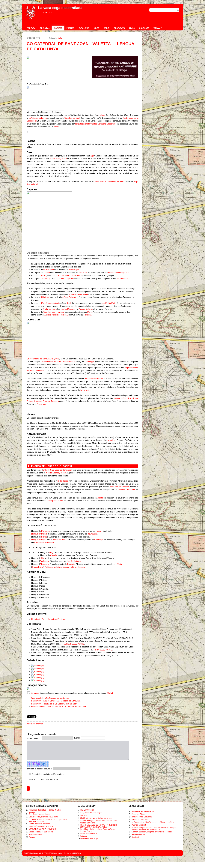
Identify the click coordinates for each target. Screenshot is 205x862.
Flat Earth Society (87, 810)
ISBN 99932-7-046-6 (103, 650)
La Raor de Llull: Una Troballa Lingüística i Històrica (152, 822)
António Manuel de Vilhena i (56, 315)
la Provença (48, 270)
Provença (45, 531)
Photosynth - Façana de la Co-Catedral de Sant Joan (54, 704)
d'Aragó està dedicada (50, 303)
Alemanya (44, 564)
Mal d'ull (83, 815)
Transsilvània (37, 567)
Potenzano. (41, 404)
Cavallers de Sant (72, 118)
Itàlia (42, 558)
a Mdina (111, 440)
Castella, (47, 312)
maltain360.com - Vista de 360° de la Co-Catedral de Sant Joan (58, 707)
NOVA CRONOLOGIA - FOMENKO (42, 829)
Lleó (53, 312)
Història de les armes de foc (142, 811)
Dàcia (119, 564)
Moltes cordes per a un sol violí (41, 832)
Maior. (90, 312)
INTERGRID (48, 853)
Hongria (81, 567)
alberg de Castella (55, 501)
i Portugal (60, 312)
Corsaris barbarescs (88, 833)
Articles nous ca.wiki (139, 819)
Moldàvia (58, 567)
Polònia (73, 567)
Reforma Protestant (126, 490)
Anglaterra (44, 561)
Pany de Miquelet (138, 825)
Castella (53, 555)
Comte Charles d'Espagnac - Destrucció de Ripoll (151, 832)
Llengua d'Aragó (38, 540)
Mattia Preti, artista (58, 159)
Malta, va (43, 118)
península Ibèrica (60, 540)
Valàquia (49, 567)
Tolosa (98, 531)
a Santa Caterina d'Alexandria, (69, 275)
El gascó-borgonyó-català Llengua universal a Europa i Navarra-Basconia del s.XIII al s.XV (153, 829)
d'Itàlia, (44, 275)
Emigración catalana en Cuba (41, 826)
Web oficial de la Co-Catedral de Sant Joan (50, 698)
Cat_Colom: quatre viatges (39, 814)
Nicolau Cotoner (86, 309)
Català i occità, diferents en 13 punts (43, 817)
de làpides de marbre (94, 378)
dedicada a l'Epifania (65, 278)
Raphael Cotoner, (68, 309)
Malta (60, 38)
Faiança (32, 837)
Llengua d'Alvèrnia (39, 534)
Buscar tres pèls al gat (89, 839)
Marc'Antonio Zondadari (105, 181)
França (47, 273)
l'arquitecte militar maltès (86, 124)
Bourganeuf (92, 534)
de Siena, (121, 181)
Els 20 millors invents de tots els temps (96, 818)
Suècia (66, 567)
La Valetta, (33, 118)
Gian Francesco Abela (78, 294)
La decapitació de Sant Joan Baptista (43, 359)
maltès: (101, 115)
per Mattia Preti (108, 303)
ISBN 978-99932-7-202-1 (73, 644)
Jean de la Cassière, (122, 398)
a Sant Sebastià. (69, 297)
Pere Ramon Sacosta (119, 487)
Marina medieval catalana (39, 824)
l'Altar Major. (85, 390)
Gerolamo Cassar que (107, 124)
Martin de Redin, (50, 309)
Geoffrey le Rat (59, 473)
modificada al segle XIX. (119, 273)
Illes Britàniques (74, 561)
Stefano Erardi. (123, 278)
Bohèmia (71, 564)
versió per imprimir (35, 724)
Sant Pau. (82, 273)
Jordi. (69, 303)
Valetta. (56, 127)
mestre (49, 473)
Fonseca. (88, 315)
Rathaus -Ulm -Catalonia (141, 817)
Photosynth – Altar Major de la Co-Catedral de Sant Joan (55, 701)
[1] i (92, 156)
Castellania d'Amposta (44, 543)
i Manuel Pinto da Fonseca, (46, 401)
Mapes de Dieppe (138, 814)
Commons (35, 693)
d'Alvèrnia (45, 297)
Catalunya (98, 540)
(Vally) (110, 693)
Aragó (51, 552)
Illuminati (135, 837)
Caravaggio (89, 361)
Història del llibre (35, 834)
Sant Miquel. (74, 270)
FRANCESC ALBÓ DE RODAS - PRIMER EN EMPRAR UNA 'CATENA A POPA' (98, 826)
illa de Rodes (62, 481)
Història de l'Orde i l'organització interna (48, 619)
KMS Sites (77, 853)
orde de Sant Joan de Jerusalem (57, 470)
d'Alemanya (46, 278)
